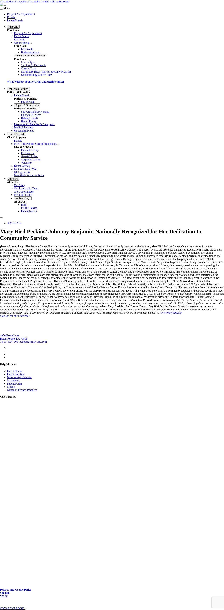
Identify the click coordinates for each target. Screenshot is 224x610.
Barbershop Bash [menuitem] (30, 52)
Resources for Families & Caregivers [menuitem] (34, 124)
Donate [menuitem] (11, 17)
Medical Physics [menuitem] (23, 194)
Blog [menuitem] (23, 204)
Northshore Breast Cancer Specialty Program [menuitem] (46, 71)
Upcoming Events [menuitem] (24, 130)
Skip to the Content (38, 1)
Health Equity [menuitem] (28, 121)
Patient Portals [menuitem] (15, 20)
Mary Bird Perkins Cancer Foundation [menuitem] (35, 143)
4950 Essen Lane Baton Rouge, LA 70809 (13, 337)
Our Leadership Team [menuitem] (26, 188)
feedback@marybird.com (33, 341)
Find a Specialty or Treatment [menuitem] (30, 55)
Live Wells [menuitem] (27, 48)
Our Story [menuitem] (19, 185)
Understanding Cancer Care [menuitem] (36, 74)
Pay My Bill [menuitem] (27, 101)
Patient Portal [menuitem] (21, 95)
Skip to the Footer (60, 1)
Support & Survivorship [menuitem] (27, 105)
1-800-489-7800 (9, 341)
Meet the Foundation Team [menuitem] (29, 175)
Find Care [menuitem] (13, 26)
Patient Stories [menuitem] (29, 211)
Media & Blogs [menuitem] (22, 198)
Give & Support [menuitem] (16, 134)
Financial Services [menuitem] (31, 114)
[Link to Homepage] (1, 5)
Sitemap (5, 592)
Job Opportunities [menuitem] (24, 191)
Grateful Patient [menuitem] (29, 156)
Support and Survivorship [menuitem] (35, 111)
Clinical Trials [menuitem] (28, 68)
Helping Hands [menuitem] (29, 117)
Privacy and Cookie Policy (15, 589)
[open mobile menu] (5, 5)
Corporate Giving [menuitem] (30, 159)
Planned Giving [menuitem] (29, 150)
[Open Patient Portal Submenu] (30, 96)
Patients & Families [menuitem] (18, 89)
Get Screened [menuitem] (21, 42)
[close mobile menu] (1, 9)
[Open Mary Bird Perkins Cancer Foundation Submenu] (57, 144)
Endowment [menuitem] (27, 153)
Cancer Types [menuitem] (28, 62)
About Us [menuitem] (13, 178)
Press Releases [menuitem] (29, 207)
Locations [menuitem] (19, 39)
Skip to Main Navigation (13, 1)
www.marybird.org (171, 312)
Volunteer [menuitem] (26, 162)
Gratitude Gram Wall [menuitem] (25, 168)
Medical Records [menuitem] (23, 127)
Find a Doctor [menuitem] (21, 36)
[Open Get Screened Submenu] (30, 43)
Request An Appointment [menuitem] (21, 14)
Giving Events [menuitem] (22, 172)
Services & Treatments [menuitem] (33, 65)
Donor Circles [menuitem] (22, 165)
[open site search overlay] (1, 217)
